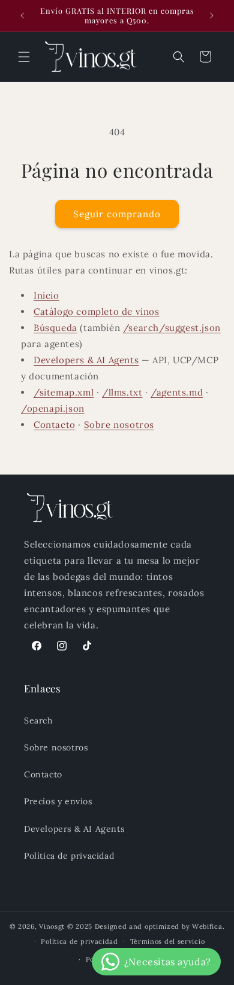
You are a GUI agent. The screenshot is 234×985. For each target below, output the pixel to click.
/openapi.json (53, 408)
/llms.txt (122, 392)
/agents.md (177, 392)
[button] (24, 57)
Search (38, 720)
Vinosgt (52, 926)
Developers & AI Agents (86, 360)
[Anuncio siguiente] (212, 15)
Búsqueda (55, 327)
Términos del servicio (167, 941)
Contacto (55, 424)
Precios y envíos (58, 801)
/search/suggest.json (172, 327)
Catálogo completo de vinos (97, 311)
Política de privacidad (69, 855)
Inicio (46, 295)
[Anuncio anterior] (22, 15)
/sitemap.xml (64, 392)
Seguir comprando (117, 214)
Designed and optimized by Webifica (159, 926)
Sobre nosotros (119, 424)
